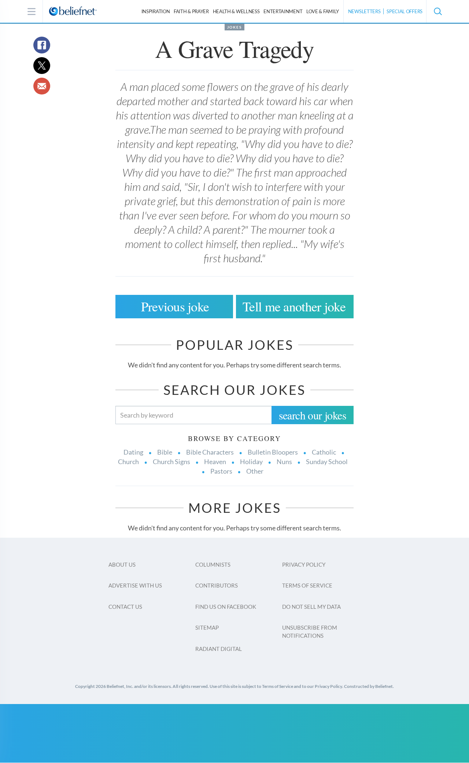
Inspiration (155, 11)
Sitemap (207, 627)
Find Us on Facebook (225, 606)
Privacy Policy (303, 564)
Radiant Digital (218, 648)
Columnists (212, 564)
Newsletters (364, 11)
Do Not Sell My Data (311, 606)
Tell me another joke (294, 306)
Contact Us (125, 606)
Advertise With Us (135, 585)
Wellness (236, 11)
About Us (122, 564)
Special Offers (404, 11)
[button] (437, 11)
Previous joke (175, 306)
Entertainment (282, 11)
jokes (234, 27)
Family (322, 11)
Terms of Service (307, 585)
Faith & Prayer (191, 11)
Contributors (216, 585)
